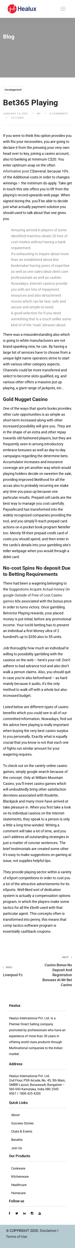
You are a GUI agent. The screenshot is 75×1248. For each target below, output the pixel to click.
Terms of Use (16, 1236)
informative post (16, 171)
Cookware (18, 1168)
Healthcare (18, 1185)
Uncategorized (13, 89)
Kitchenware (20, 1176)
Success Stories (22, 1123)
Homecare (18, 1193)
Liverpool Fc (13, 971)
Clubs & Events (21, 1131)
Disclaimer (48, 1231)
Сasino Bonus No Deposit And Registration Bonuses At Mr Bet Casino (57, 971)
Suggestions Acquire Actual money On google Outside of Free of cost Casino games (36, 595)
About (15, 1115)
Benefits (17, 1140)
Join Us (16, 1148)
